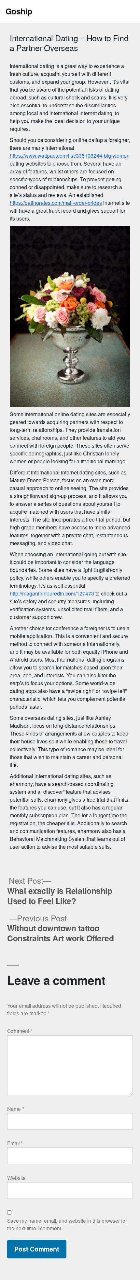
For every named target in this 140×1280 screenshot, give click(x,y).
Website (16, 1177)
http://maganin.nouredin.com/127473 (52, 593)
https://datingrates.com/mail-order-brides (56, 202)
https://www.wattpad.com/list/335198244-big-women (70, 155)
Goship (19, 11)
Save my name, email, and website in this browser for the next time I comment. (67, 1224)
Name (15, 1108)
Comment (20, 1030)
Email (15, 1143)
